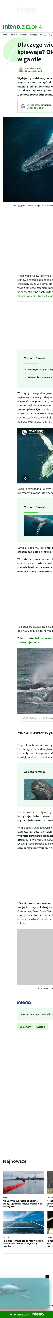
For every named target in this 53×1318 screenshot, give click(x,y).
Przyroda (23, 35)
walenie (41, 1026)
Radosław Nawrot (33, 68)
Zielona (14, 35)
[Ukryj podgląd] (47, 1276)
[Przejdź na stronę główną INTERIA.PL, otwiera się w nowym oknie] (12, 26)
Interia (5, 35)
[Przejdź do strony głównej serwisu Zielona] (32, 26)
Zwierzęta (34, 35)
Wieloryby (25, 1026)
